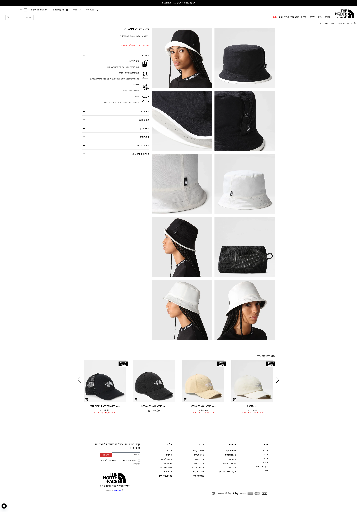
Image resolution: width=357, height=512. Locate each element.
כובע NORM (252, 406)
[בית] (355, 23)
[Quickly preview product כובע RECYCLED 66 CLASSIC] (185, 399)
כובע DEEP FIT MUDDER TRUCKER (105, 406)
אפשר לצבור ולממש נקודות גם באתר (178, 2)
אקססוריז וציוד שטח (344, 23)
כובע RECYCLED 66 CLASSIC (203, 406)
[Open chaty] (4, 506)
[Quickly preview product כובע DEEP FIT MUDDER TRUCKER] (86, 399)
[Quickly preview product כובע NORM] (234, 399)
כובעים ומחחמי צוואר (327, 23)
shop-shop (117, 490)
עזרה (201, 444)
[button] (278, 380)
